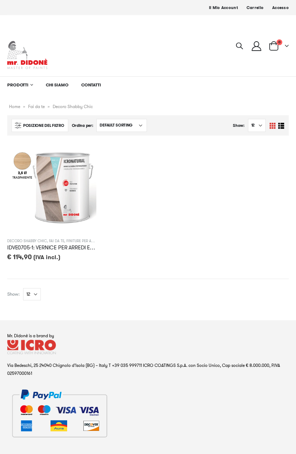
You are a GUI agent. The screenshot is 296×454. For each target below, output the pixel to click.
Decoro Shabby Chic (27, 241)
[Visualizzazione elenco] (281, 126)
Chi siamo (57, 85)
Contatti (91, 85)
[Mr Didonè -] (27, 54)
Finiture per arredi (83, 241)
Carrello (255, 7)
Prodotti (18, 85)
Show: (238, 125)
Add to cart (84, 154)
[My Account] (256, 46)
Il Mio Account (223, 7)
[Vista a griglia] (272, 126)
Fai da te (36, 106)
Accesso (280, 7)
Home (14, 106)
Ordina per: (82, 125)
